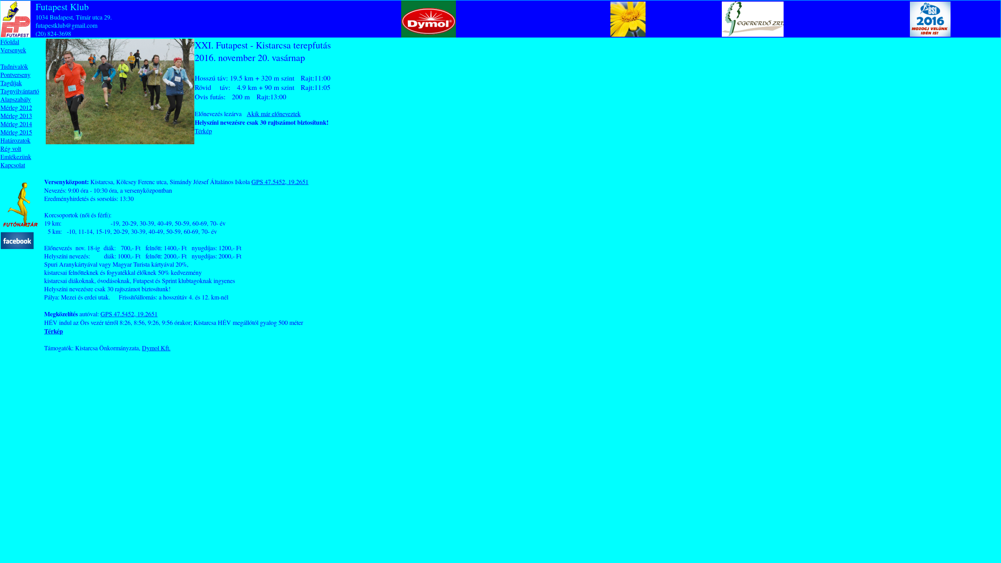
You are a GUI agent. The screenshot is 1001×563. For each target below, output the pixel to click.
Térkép (203, 131)
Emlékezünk (15, 156)
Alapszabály (15, 99)
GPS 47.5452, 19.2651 (280, 182)
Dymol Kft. (156, 348)
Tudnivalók (14, 66)
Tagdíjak (11, 83)
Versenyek (13, 50)
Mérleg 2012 (16, 107)
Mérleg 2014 (16, 124)
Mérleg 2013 (16, 115)
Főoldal (9, 42)
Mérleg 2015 (16, 132)
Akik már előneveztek (274, 113)
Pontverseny (15, 74)
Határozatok (15, 140)
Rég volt (10, 148)
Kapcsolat (12, 165)
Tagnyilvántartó (19, 91)
